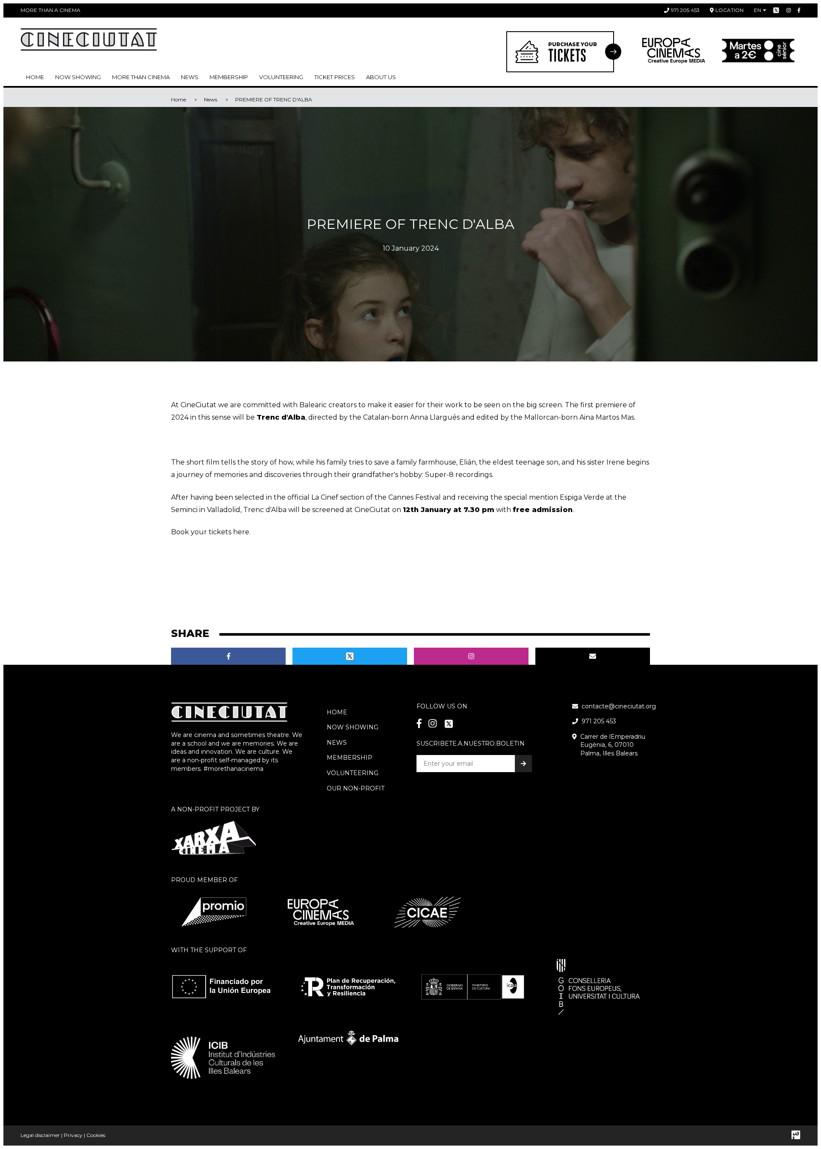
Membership (349, 757)
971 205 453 (685, 10)
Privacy (73, 1135)
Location (729, 10)
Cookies (95, 1135)
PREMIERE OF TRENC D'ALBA (273, 99)
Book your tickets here (210, 532)
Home (35, 77)
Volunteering (281, 77)
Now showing (78, 77)
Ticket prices (334, 77)
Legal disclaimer (40, 1135)
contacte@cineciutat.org (619, 706)
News (189, 77)
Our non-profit (355, 788)
